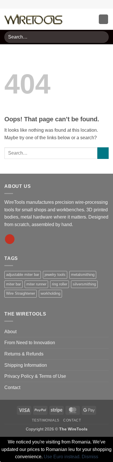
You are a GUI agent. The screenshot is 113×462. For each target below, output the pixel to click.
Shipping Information (25, 365)
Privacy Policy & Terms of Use (35, 376)
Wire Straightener (20, 293)
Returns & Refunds (23, 353)
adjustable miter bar (22, 274)
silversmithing (84, 284)
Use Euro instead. (62, 456)
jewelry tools (55, 274)
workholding (50, 293)
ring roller (59, 284)
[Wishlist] (72, 19)
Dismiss (90, 456)
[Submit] (101, 37)
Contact (12, 387)
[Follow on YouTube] (9, 239)
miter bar (13, 284)
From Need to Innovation (29, 342)
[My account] (82, 19)
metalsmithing (82, 274)
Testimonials (45, 420)
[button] (91, 19)
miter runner (36, 284)
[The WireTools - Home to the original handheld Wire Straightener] (33, 19)
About (10, 331)
